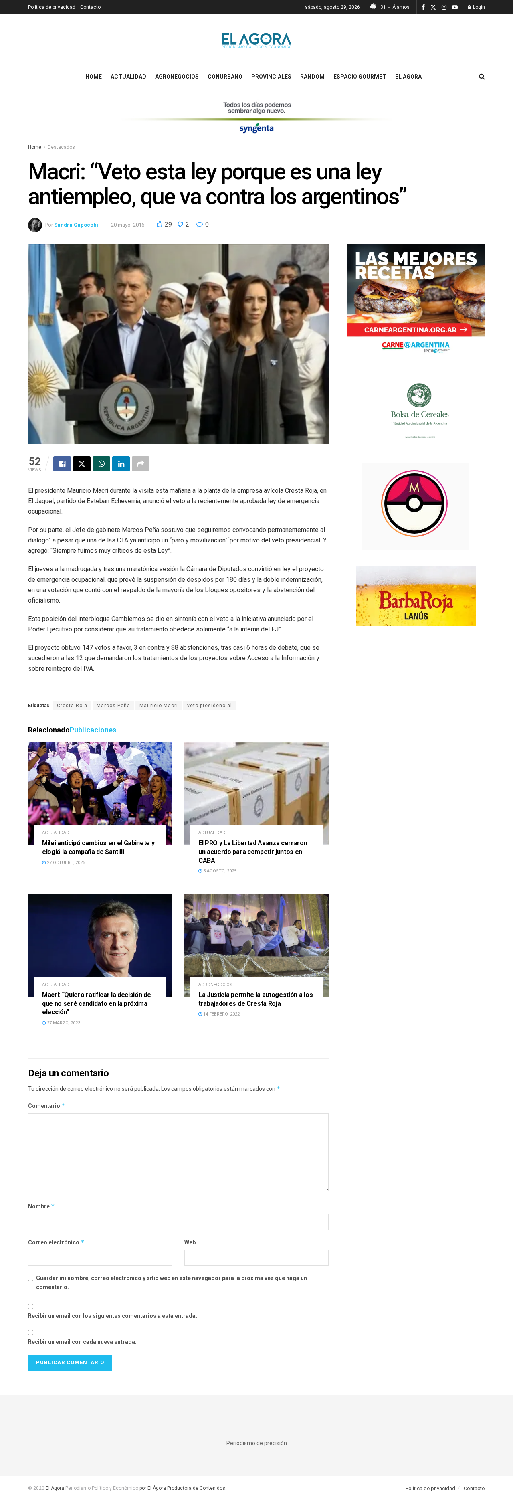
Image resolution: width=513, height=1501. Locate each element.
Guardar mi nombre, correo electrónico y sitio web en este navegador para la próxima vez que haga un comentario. (171, 1282)
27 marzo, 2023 (63, 1023)
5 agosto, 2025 (219, 871)
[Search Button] (482, 77)
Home (93, 76)
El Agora (408, 76)
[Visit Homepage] (257, 40)
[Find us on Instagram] (444, 7)
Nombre (41, 1206)
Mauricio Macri (158, 705)
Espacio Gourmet (359, 76)
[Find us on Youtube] (455, 7)
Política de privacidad (51, 7)
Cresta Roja (72, 705)
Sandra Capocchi (76, 225)
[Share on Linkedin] (121, 463)
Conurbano (225, 76)
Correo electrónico (56, 1242)
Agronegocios (177, 76)
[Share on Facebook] (62, 463)
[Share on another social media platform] (140, 463)
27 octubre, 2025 (65, 862)
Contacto (90, 7)
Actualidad (128, 76)
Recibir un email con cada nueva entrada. (82, 1342)
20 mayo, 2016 (127, 225)
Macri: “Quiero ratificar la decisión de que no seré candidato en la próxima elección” (96, 1003)
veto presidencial (209, 705)
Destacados (61, 147)
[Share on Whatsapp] (101, 463)
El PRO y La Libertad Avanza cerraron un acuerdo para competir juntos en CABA (252, 851)
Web (190, 1242)
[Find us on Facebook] (423, 7)
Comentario (46, 1105)
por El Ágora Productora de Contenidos (181, 1488)
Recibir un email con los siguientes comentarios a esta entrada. (112, 1316)
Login (478, 7)
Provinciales (271, 76)
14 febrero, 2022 (221, 1014)
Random (312, 76)
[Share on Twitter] (82, 463)
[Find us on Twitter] (433, 7)
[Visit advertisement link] (256, 123)
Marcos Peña (113, 705)
